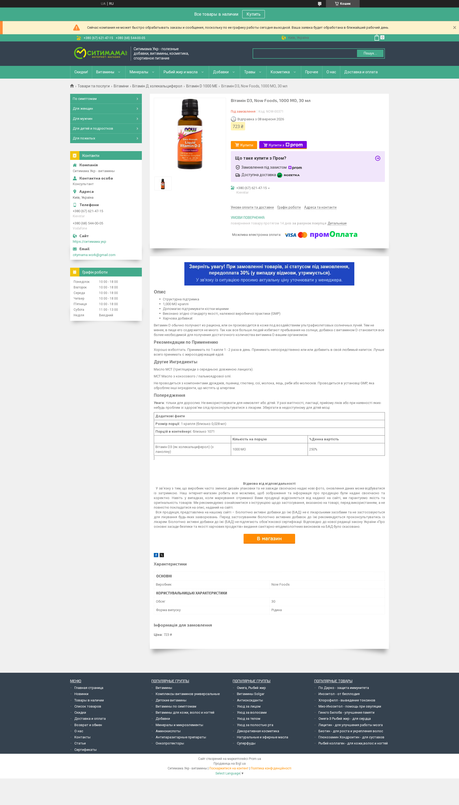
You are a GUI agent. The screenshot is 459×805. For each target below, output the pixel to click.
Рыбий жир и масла (181, 72)
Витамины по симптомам (176, 706)
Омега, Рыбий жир (251, 688)
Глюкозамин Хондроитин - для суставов (351, 737)
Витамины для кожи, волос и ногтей (185, 712)
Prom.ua (255, 759)
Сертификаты (85, 750)
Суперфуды (246, 743)
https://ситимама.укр (89, 242)
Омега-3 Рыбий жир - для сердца (344, 719)
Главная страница (88, 688)
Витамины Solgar (250, 694)
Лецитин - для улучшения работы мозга (350, 725)
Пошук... (370, 53)
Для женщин (83, 108)
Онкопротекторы (170, 743)
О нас (331, 72)
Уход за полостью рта (255, 725)
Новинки (81, 694)
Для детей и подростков (93, 128)
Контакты (82, 737)
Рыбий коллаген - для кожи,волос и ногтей (353, 743)
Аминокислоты (168, 731)
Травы (249, 72)
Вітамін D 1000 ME (202, 86)
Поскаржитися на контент (228, 768)
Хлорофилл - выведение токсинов (346, 700)
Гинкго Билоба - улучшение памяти (346, 712)
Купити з (276, 145)
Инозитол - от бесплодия (339, 694)
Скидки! (81, 72)
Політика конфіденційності (271, 768)
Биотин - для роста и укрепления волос (350, 731)
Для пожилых (84, 138)
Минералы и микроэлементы (179, 725)
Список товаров (87, 706)
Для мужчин (82, 119)
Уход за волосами (252, 712)
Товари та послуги (94, 86)
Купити (246, 145)
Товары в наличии (89, 700)
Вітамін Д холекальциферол (157, 86)
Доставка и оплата (361, 72)
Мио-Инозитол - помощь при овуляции (349, 706)
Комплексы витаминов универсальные (188, 694)
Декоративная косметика (258, 731)
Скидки (80, 712)
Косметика (280, 72)
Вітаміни (121, 86)
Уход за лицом (249, 706)
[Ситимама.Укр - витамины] (100, 53)
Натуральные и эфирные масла (262, 737)
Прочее (311, 72)
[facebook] (156, 556)
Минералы (139, 72)
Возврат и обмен (88, 725)
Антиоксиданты (250, 700)
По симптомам (85, 99)
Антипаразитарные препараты (181, 737)
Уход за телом (248, 719)
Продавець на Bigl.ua (230, 763)
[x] (162, 556)
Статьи (80, 743)
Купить (253, 14)
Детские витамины (171, 700)
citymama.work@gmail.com (94, 255)
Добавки (221, 72)
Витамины (105, 72)
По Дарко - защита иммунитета (343, 688)
